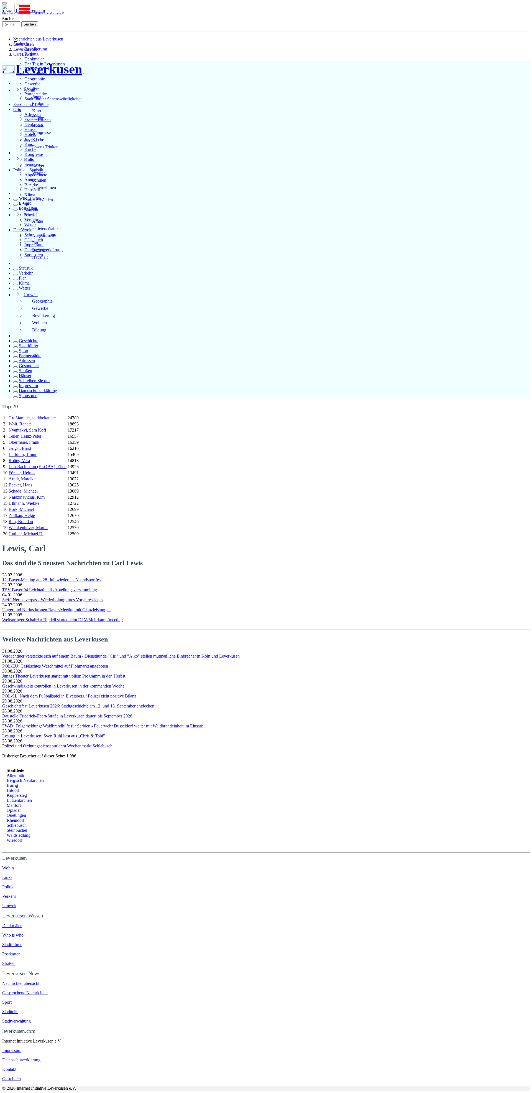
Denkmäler (34, 59)
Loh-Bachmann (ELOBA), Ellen (37, 466)
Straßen (25, 370)
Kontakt (9, 1069)
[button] (19, 3)
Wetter (24, 288)
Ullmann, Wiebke (24, 503)
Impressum (28, 385)
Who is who (29, 198)
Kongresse (33, 154)
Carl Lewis (23, 54)
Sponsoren (28, 395)
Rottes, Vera (19, 460)
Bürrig (12, 785)
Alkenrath (15, 775)
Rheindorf (15, 820)
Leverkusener (25, 49)
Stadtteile (10, 1011)
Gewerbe (32, 84)
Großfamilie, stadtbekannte (32, 417)
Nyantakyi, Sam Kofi (27, 430)
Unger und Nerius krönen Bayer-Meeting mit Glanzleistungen (56, 609)
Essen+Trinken (45, 146)
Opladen (14, 810)
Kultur (38, 118)
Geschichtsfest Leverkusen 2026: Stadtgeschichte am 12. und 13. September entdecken (78, 706)
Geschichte (28, 340)
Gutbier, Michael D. (26, 533)
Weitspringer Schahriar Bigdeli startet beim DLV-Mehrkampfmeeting (62, 619)
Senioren (40, 103)
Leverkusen (23, 44)
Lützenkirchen (19, 800)
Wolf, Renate (20, 424)
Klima (29, 194)
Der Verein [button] (22, 229)
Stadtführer (28, 345)
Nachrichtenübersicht (20, 983)
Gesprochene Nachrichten (25, 992)
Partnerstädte (30, 355)
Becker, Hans (20, 485)
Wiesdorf (14, 840)
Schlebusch (17, 825)
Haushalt (40, 257)
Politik (29, 214)
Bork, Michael (21, 509)
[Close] (85, 73)
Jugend (38, 96)
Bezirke (39, 250)
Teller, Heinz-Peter (25, 436)
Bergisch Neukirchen (25, 780)
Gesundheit (29, 365)
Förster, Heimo (22, 472)
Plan (23, 278)
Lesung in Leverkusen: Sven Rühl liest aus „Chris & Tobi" (53, 736)
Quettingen (16, 815)
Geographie (34, 79)
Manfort (14, 805)
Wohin (8, 868)
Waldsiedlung (18, 835)
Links (29, 159)
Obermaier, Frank (24, 442)
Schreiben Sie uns (34, 380)
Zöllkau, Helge (22, 515)
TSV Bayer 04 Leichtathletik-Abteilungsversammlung (49, 589)
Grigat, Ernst (20, 448)
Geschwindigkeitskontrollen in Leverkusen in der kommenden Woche (63, 686)
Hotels (38, 125)
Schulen (39, 180)
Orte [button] (17, 109)
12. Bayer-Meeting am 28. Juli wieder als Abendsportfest (52, 579)
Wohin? (30, 90)
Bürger (38, 165)
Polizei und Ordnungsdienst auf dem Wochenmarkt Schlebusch (57, 746)
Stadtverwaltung (16, 1021)
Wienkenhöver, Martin (28, 527)
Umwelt (31, 294)
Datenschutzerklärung (38, 390)
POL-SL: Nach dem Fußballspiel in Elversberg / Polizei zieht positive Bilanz (69, 696)
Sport (23, 350)
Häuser (25, 375)
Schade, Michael (23, 491)
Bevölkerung (43, 315)
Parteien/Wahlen (46, 228)
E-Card (25, 203)
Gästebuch (11, 1078)
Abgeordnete (43, 235)
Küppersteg (17, 795)
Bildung (39, 330)
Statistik (26, 268)
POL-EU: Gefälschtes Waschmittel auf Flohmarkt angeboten (55, 666)
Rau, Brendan (21, 521)
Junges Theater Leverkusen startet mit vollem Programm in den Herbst (63, 676)
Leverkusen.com (33, 11)
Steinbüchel (17, 830)
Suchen (30, 24)
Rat (35, 242)
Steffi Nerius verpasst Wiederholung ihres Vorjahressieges (52, 599)
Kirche (38, 139)
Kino (36, 110)
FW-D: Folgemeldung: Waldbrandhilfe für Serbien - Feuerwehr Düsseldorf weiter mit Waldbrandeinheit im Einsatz (102, 726)
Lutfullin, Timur (23, 454)
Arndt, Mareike (22, 478)
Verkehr (26, 273)
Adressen (27, 360)
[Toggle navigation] (4, 3)
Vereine (38, 173)
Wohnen (39, 322)
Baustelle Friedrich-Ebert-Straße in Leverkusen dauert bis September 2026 (67, 716)
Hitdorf (13, 790)
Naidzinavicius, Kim (27, 497)
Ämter (37, 221)
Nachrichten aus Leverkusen (38, 39)
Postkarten (28, 208)
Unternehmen (44, 187)
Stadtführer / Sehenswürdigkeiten (53, 99)
